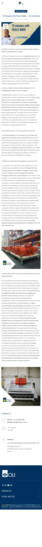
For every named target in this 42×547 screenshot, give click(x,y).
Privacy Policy (27, 507)
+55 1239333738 (18, 419)
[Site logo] (21, 3)
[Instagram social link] (5, 485)
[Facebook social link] (3, 485)
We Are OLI (23, 11)
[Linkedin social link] (11, 485)
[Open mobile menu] (2, 3)
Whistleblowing (36, 507)
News (17, 11)
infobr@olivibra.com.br (19, 422)
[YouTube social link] (8, 485)
